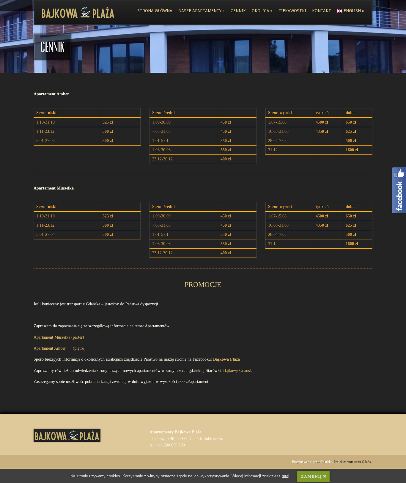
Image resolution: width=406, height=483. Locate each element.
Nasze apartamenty (201, 10)
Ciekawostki (292, 10)
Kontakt (321, 10)
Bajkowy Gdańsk (237, 370)
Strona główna (154, 10)
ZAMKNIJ (311, 476)
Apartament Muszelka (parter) (59, 337)
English (354, 10)
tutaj (285, 476)
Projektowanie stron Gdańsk (311, 461)
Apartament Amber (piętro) (60, 348)
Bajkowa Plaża (226, 359)
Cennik (238, 10)
